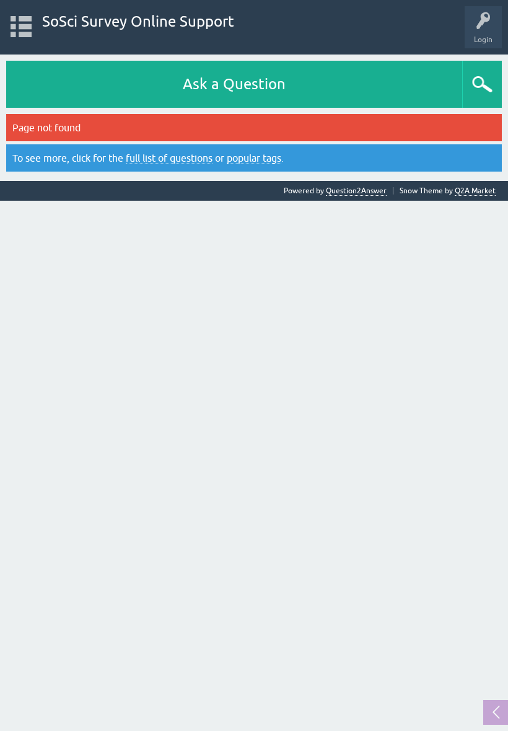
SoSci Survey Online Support (138, 21)
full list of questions (169, 158)
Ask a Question (234, 84)
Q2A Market (475, 190)
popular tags (254, 158)
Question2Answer (356, 190)
